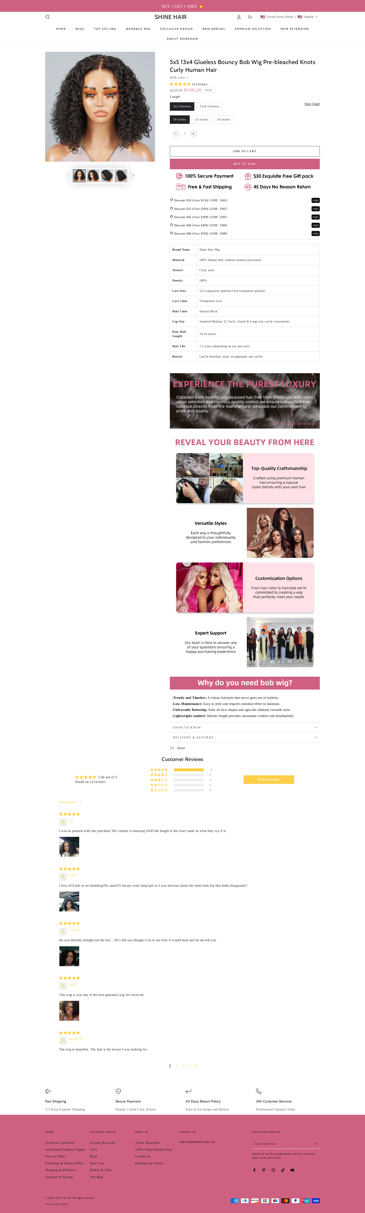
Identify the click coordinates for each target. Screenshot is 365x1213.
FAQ (93, 1149)
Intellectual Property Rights (65, 1149)
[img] (69, 814)
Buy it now (245, 164)
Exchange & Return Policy (64, 1163)
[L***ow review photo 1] (69, 956)
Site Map (96, 1177)
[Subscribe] (317, 1144)
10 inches (179, 119)
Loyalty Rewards (102, 1143)
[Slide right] (133, 175)
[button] (47, 17)
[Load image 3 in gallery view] (107, 175)
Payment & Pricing (59, 1177)
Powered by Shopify (56, 1204)
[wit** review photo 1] (69, 1011)
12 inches (201, 119)
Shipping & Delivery (60, 1170)
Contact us (142, 1156)
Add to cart (244, 151)
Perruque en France (149, 1163)
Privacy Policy (55, 1156)
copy (316, 200)
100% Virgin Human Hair (153, 1149)
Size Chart (312, 104)
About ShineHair (147, 1143)
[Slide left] (67, 175)
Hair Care (97, 1163)
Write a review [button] (268, 779)
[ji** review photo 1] (69, 847)
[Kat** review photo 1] (69, 901)
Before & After (101, 1170)
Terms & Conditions (60, 1143)
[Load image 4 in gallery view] (121, 175)
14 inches (223, 119)
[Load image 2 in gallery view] (93, 175)
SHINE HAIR (63, 1198)
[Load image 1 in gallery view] (79, 175)
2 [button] (177, 1065)
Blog (93, 1156)
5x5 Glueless (182, 106)
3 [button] (184, 1065)
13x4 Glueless (209, 106)
